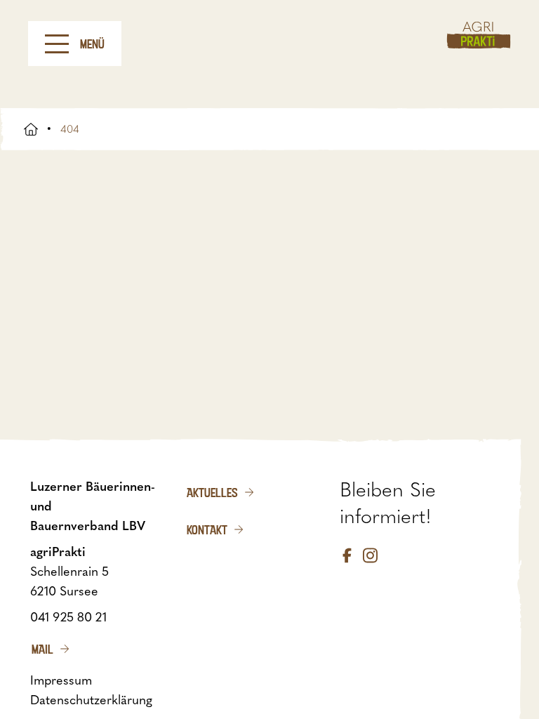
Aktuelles (212, 492)
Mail (42, 649)
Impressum (61, 680)
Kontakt (207, 529)
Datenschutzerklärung (91, 700)
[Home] (478, 35)
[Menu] (57, 43)
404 (69, 129)
